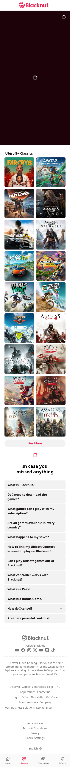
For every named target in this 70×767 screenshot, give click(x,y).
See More (35, 443)
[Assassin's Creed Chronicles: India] (19, 390)
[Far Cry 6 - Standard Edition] (19, 172)
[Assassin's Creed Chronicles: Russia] (51, 390)
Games (26, 686)
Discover (15, 686)
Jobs (7, 707)
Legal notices (35, 723)
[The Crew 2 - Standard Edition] (19, 235)
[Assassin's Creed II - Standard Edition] (51, 328)
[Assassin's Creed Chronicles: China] (51, 359)
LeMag (40, 707)
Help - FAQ (53, 686)
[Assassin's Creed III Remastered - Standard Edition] (19, 359)
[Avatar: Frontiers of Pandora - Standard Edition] (51, 172)
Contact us (43, 692)
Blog (49, 707)
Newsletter (38, 697)
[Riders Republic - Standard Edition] (51, 297)
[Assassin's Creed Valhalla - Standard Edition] (51, 235)
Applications (27, 692)
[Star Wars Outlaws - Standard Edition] (19, 203)
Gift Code (52, 697)
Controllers (39, 686)
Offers (25, 697)
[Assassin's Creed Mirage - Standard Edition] (51, 203)
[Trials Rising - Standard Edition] (19, 297)
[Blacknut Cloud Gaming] (34, 5)
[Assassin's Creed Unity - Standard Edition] (51, 422)
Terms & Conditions (35, 728)
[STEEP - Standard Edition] (19, 328)
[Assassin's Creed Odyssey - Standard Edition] (19, 422)
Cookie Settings (35, 738)
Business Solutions (23, 707)
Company (45, 702)
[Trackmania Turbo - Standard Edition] (51, 266)
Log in (16, 697)
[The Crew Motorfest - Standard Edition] (19, 266)
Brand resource (28, 702)
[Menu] (6, 5)
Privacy (35, 733)
